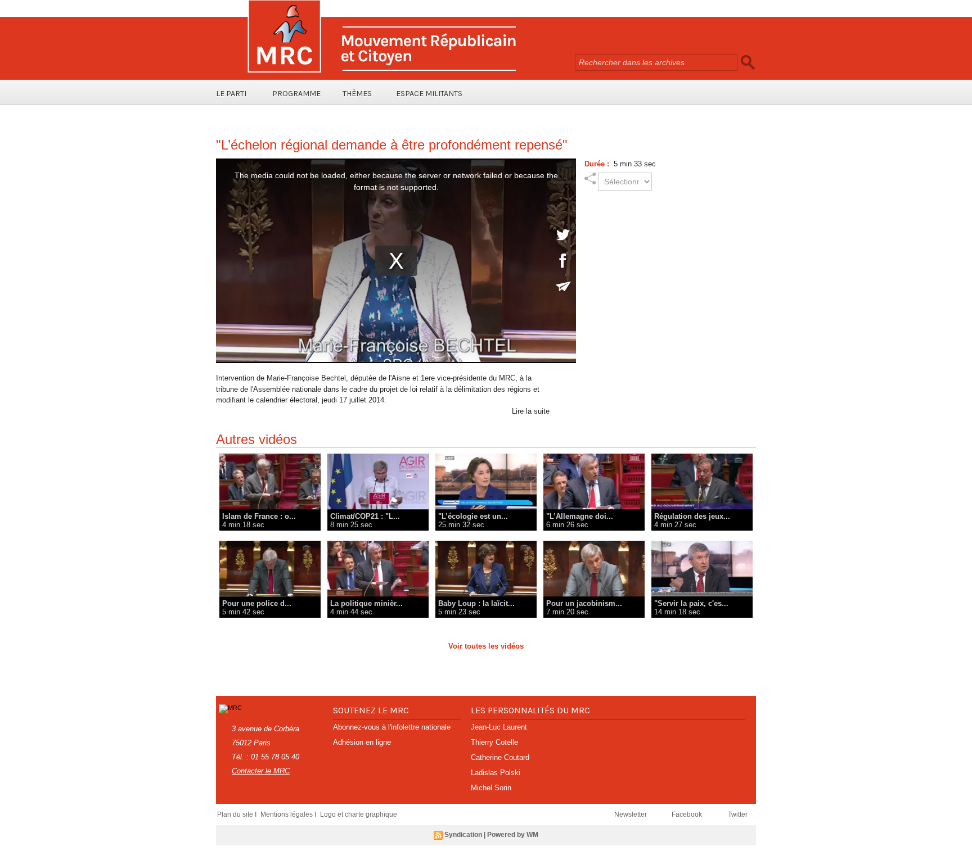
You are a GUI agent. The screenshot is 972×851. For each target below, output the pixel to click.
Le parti (231, 93)
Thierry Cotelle (494, 742)
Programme (296, 93)
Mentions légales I (289, 814)
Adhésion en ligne (362, 742)
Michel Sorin (491, 788)
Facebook (688, 814)
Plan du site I (237, 814)
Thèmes (357, 93)
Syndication (463, 835)
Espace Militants (429, 93)
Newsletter (631, 814)
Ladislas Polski (495, 772)
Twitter (738, 814)
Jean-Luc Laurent (499, 727)
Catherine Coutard (500, 757)
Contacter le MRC (261, 771)
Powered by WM (512, 835)
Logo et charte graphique (358, 814)
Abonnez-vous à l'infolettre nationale (392, 727)
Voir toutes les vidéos (486, 646)
